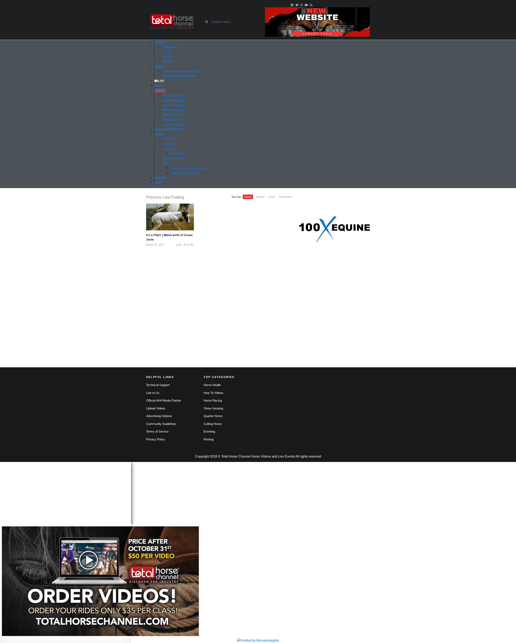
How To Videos (213, 392)
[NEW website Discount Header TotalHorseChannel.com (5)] (317, 21)
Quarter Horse (213, 416)
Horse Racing (213, 400)
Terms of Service (157, 431)
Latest (248, 196)
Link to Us (152, 392)
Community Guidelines (161, 424)
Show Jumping (213, 408)
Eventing (209, 431)
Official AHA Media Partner (163, 400)
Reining (208, 439)
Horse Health (212, 385)
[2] (334, 229)
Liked (271, 196)
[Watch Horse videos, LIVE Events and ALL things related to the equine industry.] (172, 22)
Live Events (286, 456)
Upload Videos (155, 408)
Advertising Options (159, 416)
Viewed (260, 196)
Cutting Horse (213, 424)
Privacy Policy (155, 439)
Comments (285, 196)
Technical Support (158, 385)
